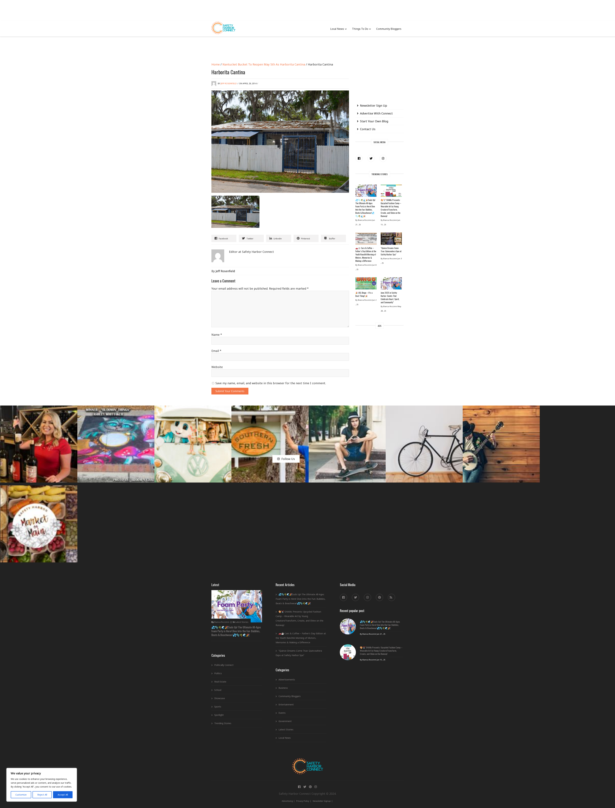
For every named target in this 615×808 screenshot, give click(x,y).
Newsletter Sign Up (373, 105)
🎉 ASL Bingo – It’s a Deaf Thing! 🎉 (364, 294)
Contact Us (367, 129)
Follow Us (288, 459)
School (217, 689)
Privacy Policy (302, 801)
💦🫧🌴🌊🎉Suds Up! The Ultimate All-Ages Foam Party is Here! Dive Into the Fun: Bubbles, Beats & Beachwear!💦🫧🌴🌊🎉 (365, 208)
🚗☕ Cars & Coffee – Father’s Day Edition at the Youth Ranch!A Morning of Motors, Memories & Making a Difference (365, 254)
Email (216, 351)
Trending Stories (222, 723)
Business (283, 687)
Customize (21, 794)
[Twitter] (371, 158)
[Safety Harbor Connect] (307, 762)
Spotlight (219, 714)
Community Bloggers (388, 29)
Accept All (63, 794)
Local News (337, 29)
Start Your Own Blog (374, 121)
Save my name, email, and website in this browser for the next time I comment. (270, 383)
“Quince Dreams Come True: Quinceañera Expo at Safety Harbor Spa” (391, 251)
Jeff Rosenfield (229, 83)
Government (285, 721)
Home (215, 64)
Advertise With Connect (376, 113)
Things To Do (360, 29)
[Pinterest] (379, 597)
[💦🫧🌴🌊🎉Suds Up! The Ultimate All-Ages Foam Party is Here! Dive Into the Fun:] (366, 191)
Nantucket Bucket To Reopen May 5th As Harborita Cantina (263, 64)
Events (282, 712)
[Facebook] (359, 158)
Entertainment (286, 704)
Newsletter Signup (322, 801)
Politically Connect (224, 664)
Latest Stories (241, 622)
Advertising (287, 801)
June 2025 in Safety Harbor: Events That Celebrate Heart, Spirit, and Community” (390, 297)
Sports (217, 706)
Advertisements (287, 679)
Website (217, 367)
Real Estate (220, 681)
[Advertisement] (307, 9)
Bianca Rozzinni (221, 622)
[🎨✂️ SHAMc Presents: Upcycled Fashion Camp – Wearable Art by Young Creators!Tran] (391, 191)
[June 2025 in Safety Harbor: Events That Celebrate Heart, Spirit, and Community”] (391, 284)
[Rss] (391, 597)
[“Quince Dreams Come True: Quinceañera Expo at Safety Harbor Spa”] (391, 239)
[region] (41, 785)
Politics (218, 673)
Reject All (42, 794)
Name (216, 335)
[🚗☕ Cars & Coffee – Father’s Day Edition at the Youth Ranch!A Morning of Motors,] (366, 239)
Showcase (219, 698)
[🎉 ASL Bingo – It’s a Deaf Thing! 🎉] (366, 284)
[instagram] (383, 158)
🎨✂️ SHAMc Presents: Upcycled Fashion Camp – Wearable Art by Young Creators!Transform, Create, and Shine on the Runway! (391, 208)
